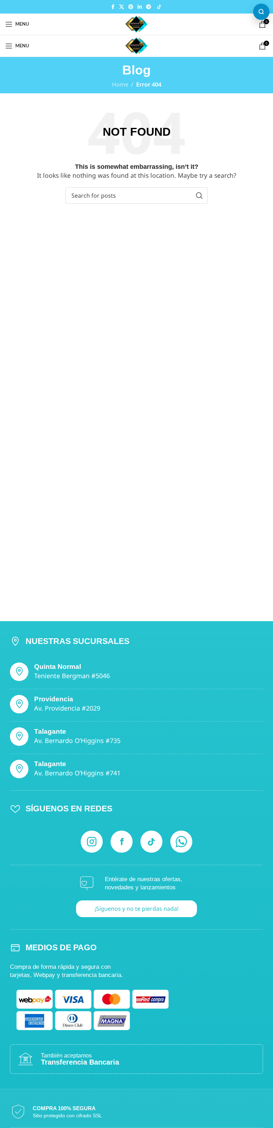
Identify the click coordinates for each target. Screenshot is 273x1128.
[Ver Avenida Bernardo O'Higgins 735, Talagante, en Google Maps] (19, 736)
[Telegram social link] (148, 7)
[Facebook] (122, 842)
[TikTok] (151, 842)
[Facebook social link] (112, 7)
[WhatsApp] (181, 842)
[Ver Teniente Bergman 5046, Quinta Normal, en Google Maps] (19, 671)
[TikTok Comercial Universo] (159, 6)
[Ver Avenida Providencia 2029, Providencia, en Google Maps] (19, 704)
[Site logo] (136, 23)
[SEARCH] (199, 195)
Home (120, 84)
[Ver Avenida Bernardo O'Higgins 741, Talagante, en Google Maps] (19, 769)
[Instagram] (92, 842)
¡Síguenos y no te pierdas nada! (136, 909)
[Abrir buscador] (261, 12)
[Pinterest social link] (130, 7)
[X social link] (121, 7)
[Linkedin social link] (139, 7)
